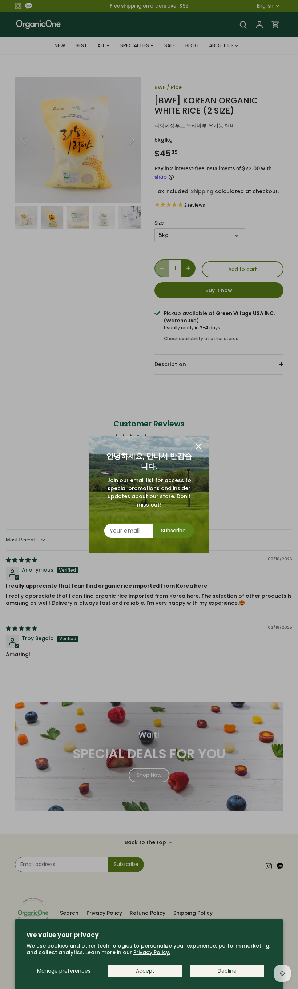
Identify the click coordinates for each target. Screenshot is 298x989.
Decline (227, 970)
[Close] (198, 446)
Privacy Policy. (151, 952)
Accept (145, 970)
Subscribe (173, 530)
